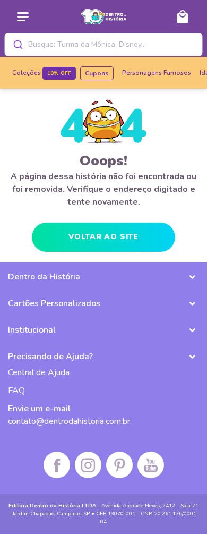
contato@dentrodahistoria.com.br (69, 421)
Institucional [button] (32, 330)
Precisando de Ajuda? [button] (50, 356)
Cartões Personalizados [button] (54, 303)
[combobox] (103, 44)
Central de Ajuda (39, 372)
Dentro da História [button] (44, 277)
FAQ (16, 390)
